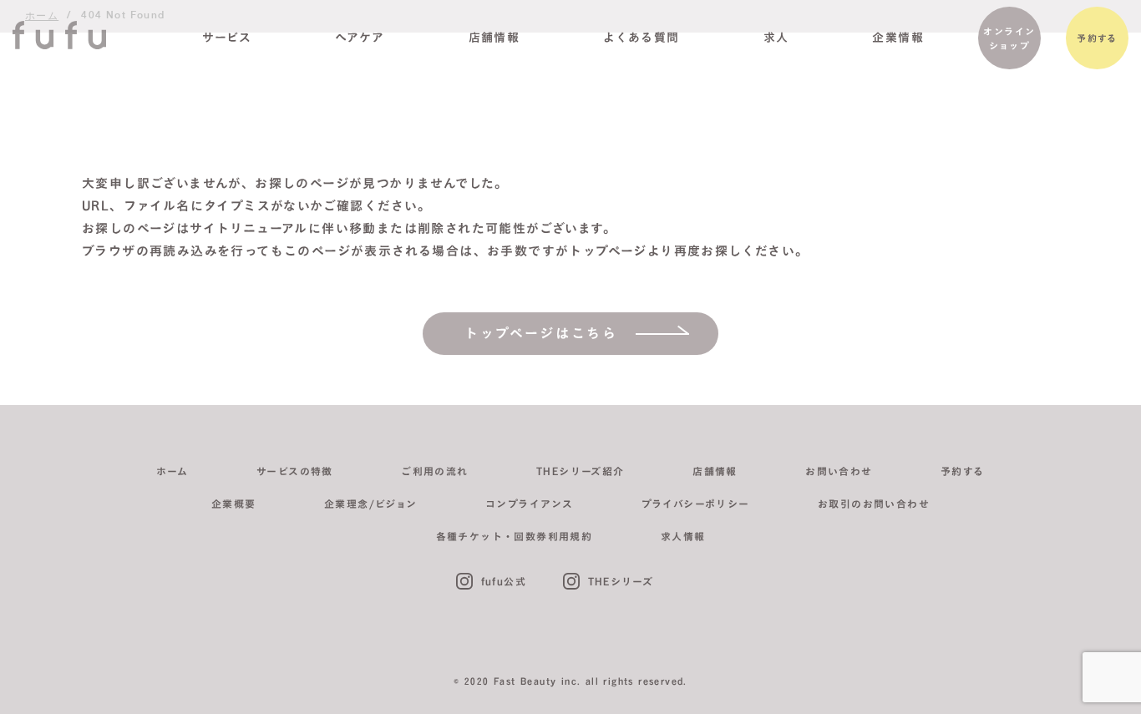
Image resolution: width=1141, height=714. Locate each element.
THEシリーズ (621, 581)
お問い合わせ (838, 471)
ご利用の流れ (434, 471)
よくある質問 (641, 37)
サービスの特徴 (294, 471)
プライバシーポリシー (695, 504)
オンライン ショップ (1009, 38)
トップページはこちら (541, 333)
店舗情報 (494, 37)
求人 (776, 37)
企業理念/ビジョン (371, 504)
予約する (1097, 38)
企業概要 (233, 504)
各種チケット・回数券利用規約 (514, 536)
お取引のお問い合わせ (874, 504)
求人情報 (683, 536)
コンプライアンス (529, 504)
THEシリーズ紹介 (580, 471)
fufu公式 (503, 581)
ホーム (172, 471)
